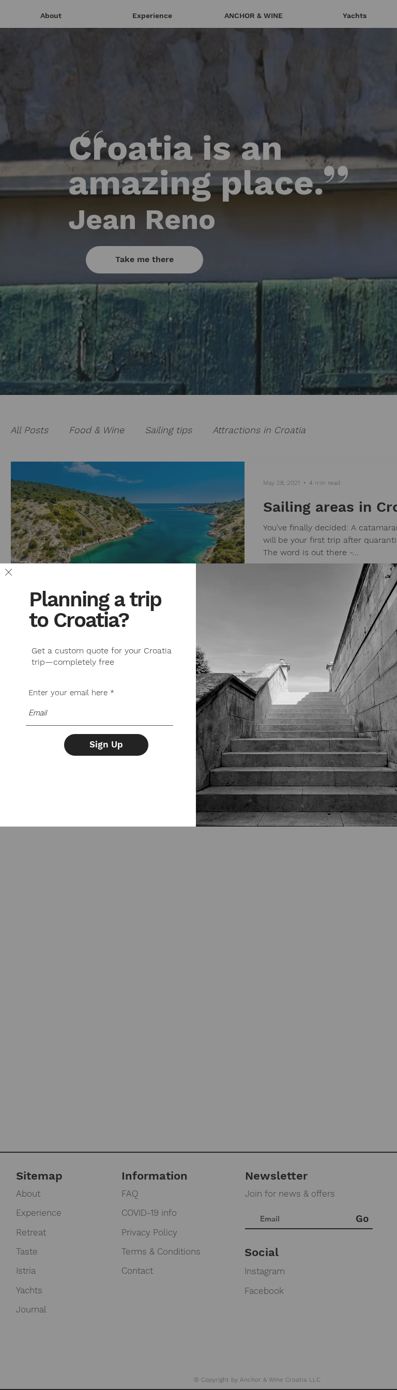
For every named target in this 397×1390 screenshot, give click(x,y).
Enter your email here (68, 693)
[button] (8, 572)
